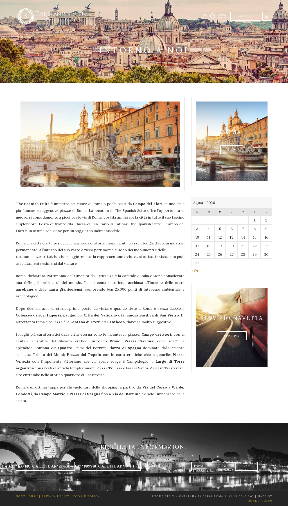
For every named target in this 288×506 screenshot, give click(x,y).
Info (246, 466)
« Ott (195, 270)
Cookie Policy (86, 496)
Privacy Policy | (56, 496)
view (231, 149)
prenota (231, 336)
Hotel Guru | (28, 496)
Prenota (245, 16)
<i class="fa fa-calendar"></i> (97, 466)
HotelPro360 (260, 500)
